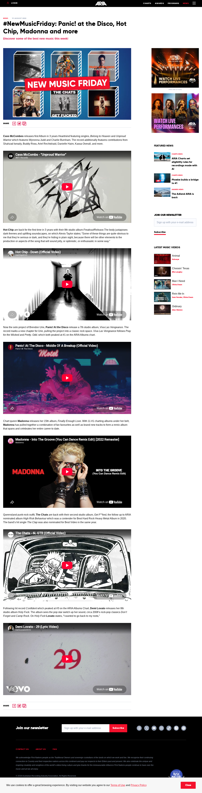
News (186, 3)
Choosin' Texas (180, 268)
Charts (147, 3)
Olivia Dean (177, 285)
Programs (173, 3)
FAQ (55, 749)
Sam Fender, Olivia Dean (182, 297)
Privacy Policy (139, 785)
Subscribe (160, 232)
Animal (176, 255)
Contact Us (22, 749)
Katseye (175, 259)
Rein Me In (178, 293)
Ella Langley (177, 272)
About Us (41, 749)
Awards (159, 3)
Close (188, 785)
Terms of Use (117, 785)
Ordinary (177, 306)
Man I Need (178, 281)
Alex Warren (177, 310)
